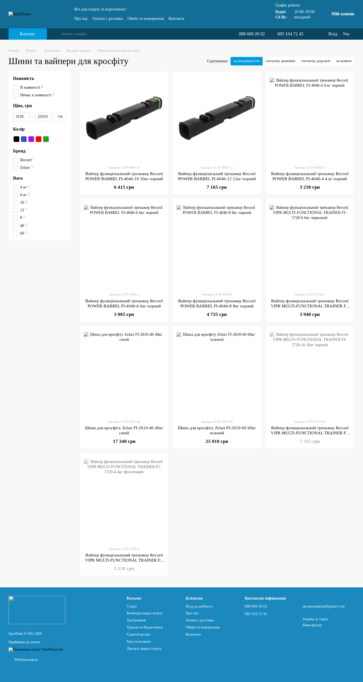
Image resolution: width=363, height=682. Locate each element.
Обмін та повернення (145, 18)
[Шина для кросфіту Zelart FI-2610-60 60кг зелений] (217, 372)
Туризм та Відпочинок (145, 627)
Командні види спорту (145, 613)
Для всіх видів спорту (144, 648)
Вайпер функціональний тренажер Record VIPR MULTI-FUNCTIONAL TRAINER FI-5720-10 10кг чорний (310, 433)
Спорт (132, 606)
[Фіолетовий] (31, 139)
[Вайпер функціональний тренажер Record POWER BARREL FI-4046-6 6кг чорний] (124, 245)
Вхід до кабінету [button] (199, 606)
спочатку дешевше (280, 61)
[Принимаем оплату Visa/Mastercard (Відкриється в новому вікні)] (36, 649)
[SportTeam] (37, 610)
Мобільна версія (26, 660)
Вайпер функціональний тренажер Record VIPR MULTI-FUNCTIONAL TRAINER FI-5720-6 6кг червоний (310, 306)
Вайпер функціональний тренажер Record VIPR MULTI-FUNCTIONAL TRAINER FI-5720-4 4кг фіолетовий (124, 560)
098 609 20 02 (252, 34)
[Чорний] (16, 139)
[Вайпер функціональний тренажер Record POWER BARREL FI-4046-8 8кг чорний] (217, 245)
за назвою (344, 61)
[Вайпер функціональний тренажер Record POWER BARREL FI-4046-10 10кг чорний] (124, 118)
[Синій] (23, 139)
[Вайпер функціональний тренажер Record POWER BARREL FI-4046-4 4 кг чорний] (310, 118)
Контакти (176, 18)
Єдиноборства (138, 634)
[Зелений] (46, 139)
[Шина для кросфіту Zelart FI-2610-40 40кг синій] (124, 372)
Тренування (136, 620)
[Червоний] (38, 139)
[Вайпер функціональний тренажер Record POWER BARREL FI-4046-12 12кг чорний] (217, 118)
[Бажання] (312, 34)
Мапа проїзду (312, 625)
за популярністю (246, 61)
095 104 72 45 (290, 34)
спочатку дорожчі (315, 61)
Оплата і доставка (107, 18)
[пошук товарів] (57, 34)
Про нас (81, 18)
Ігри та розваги (139, 641)
